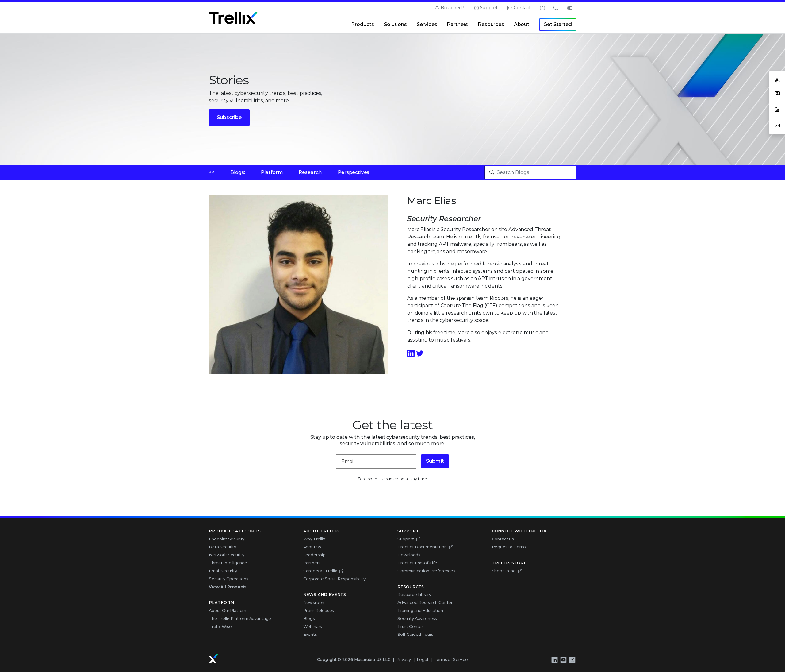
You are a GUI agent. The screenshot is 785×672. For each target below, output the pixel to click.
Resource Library (414, 594)
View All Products (228, 586)
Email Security (223, 570)
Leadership (314, 554)
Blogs (309, 618)
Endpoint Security (226, 538)
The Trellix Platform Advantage (240, 618)
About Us (312, 546)
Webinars (312, 626)
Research (310, 172)
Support (489, 7)
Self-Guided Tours (415, 634)
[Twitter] (419, 353)
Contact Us (503, 538)
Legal (422, 659)
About (521, 24)
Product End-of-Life (417, 562)
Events (310, 634)
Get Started (557, 24)
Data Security (222, 546)
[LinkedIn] (411, 353)
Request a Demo (509, 546)
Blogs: (237, 172)
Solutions (395, 24)
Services (427, 24)
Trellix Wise (220, 626)
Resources (491, 24)
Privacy (403, 659)
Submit (435, 461)
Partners (457, 24)
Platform (272, 172)
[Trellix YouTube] (563, 660)
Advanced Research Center (425, 602)
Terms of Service (451, 659)
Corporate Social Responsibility (334, 578)
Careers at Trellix (320, 570)
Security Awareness (417, 618)
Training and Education (420, 610)
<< (211, 172)
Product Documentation (422, 546)
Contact (522, 7)
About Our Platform (228, 610)
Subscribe (229, 117)
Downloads (408, 554)
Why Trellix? (315, 538)
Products (362, 24)
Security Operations (228, 578)
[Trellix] (214, 658)
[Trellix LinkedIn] (554, 660)
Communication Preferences (426, 570)
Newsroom (314, 602)
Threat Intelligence (228, 562)
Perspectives (353, 172)
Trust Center (410, 626)
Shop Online (504, 570)
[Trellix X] (572, 660)
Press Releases (318, 610)
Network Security (226, 554)
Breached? (452, 7)
